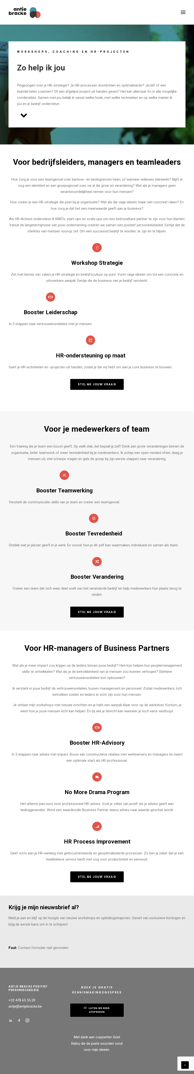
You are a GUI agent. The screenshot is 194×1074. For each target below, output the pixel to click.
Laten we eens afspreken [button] (99, 1010)
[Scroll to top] (185, 1065)
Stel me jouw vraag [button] (97, 384)
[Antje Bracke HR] (25, 12)
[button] (90, 340)
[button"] (11, 1021)
